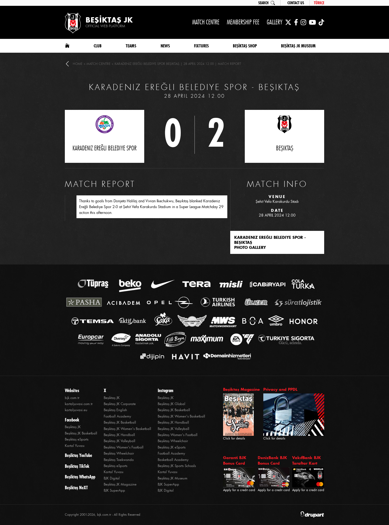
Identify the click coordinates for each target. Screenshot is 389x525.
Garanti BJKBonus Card (234, 460)
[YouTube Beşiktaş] (312, 22)
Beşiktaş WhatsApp (80, 477)
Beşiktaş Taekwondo (119, 459)
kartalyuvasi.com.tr (79, 404)
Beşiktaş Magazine (241, 389)
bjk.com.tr (72, 398)
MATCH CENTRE (205, 22)
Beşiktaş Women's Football (123, 447)
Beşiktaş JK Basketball (81, 433)
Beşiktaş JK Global (171, 404)
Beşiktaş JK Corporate (120, 404)
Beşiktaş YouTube (78, 455)
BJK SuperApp (114, 490)
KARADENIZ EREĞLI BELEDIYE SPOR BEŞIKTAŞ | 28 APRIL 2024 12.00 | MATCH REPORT (178, 64)
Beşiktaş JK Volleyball (119, 441)
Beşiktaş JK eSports (172, 447)
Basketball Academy (173, 459)
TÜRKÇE (319, 3)
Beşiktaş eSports (76, 439)
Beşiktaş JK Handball (119, 435)
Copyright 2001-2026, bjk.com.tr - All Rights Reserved (102, 515)
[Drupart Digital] (312, 514)
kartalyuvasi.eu (76, 410)
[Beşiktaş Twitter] (288, 22)
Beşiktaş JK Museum (172, 478)
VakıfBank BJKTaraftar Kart (306, 460)
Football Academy (117, 416)
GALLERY (274, 22)
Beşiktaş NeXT (76, 488)
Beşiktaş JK (73, 427)
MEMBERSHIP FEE (243, 22)
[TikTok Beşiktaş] (321, 22)
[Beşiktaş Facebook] (296, 22)
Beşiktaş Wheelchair (119, 453)
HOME (77, 64)
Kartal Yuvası (74, 445)
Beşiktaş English (115, 410)
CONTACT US (295, 3)
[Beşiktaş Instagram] (303, 22)
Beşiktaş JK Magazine (120, 484)
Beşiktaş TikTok (77, 466)
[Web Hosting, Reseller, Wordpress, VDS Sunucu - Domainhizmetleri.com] (225, 356)
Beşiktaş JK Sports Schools (177, 466)
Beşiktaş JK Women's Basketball (127, 429)
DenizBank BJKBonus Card (272, 460)
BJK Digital (112, 478)
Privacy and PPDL (280, 389)
